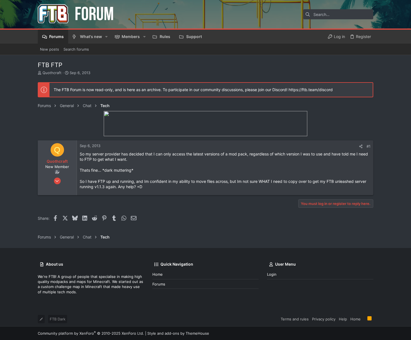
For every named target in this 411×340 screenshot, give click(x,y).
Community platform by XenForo (91, 333)
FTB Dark (57, 319)
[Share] (361, 146)
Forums (158, 284)
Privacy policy (324, 319)
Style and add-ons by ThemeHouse (178, 333)
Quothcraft (52, 72)
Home (157, 274)
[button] (106, 36)
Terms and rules (295, 319)
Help (343, 319)
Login (272, 274)
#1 (368, 146)
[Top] (364, 318)
